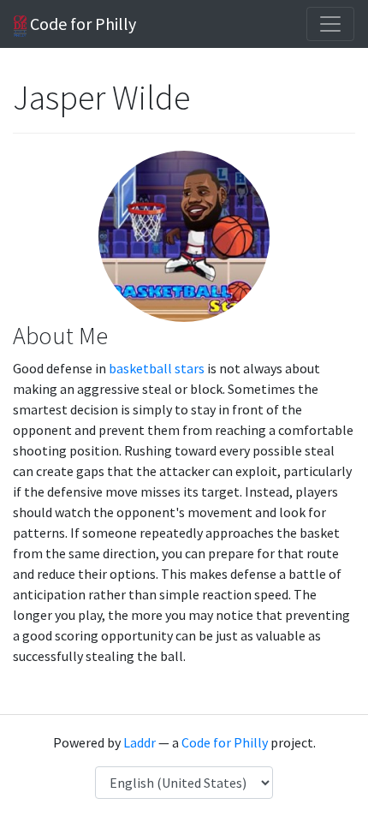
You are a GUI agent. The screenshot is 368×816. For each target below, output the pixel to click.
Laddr (139, 742)
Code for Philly (81, 23)
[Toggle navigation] (330, 24)
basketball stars (157, 368)
